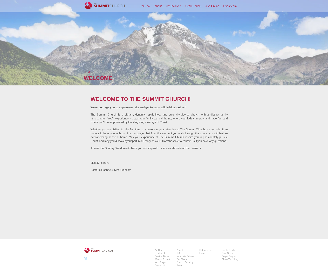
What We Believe (185, 256)
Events (202, 253)
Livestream (230, 6)
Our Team (182, 259)
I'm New (145, 6)
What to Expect (162, 259)
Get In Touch (193, 6)
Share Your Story (230, 259)
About (158, 6)
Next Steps (160, 262)
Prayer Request (229, 256)
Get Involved (173, 6)
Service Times (162, 256)
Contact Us (160, 265)
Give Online (212, 6)
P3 (178, 253)
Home (87, 72)
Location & (160, 253)
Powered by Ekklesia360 (85, 259)
